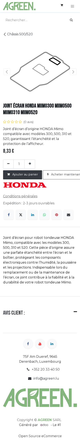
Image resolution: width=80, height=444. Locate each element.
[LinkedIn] (33, 215)
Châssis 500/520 (20, 34)
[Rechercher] (71, 20)
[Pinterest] (57, 215)
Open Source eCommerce (40, 436)
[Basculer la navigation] (72, 6)
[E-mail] (68, 215)
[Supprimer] (8, 164)
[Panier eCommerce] (61, 6)
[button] (6, 71)
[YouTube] (40, 344)
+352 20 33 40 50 (46, 369)
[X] (21, 215)
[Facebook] (9, 215)
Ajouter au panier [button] (24, 174)
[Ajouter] (29, 164)
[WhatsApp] (44, 215)
